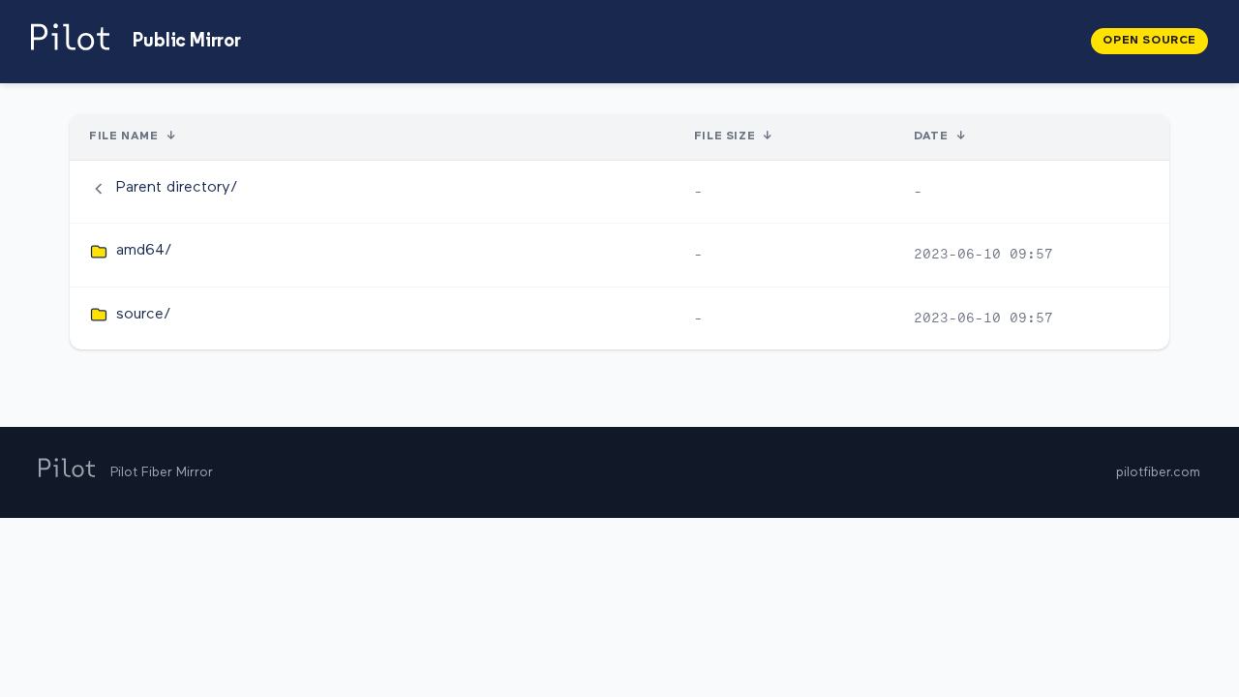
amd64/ (144, 250)
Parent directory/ (177, 188)
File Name (123, 136)
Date (931, 136)
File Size (724, 136)
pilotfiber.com (1158, 472)
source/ (143, 314)
